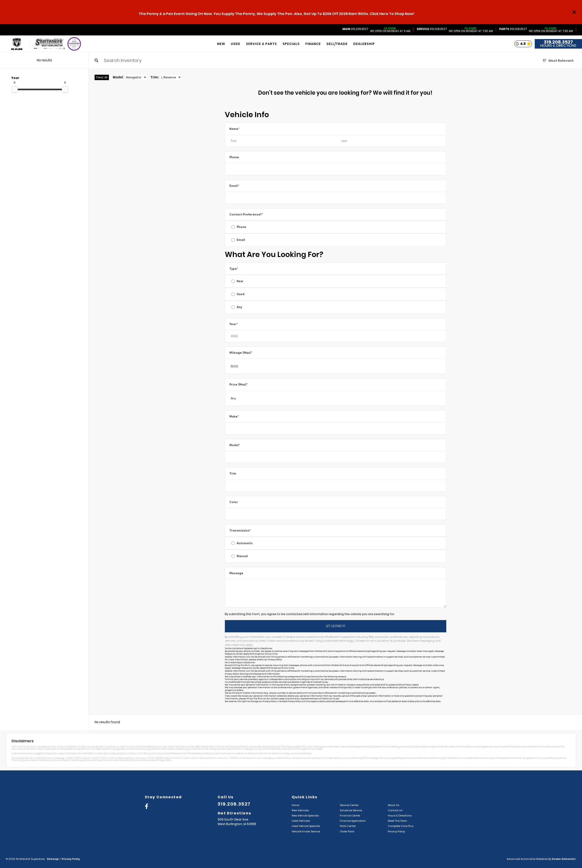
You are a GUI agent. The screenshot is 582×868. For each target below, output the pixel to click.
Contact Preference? (246, 214)
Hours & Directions (558, 45)
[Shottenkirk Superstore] (49, 44)
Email (234, 186)
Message (236, 573)
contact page (278, 698)
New (240, 281)
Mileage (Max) (240, 353)
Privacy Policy (275, 659)
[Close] (574, 12)
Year (233, 324)
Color (233, 502)
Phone (234, 157)
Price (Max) (238, 384)
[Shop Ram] (12, 44)
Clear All (102, 77)
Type (233, 269)
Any (239, 307)
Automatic (245, 543)
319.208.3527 (355, 29)
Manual (242, 556)
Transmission (240, 530)
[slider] (14, 89)
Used (240, 294)
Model (234, 445)
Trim (232, 473)
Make (234, 416)
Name (234, 129)
